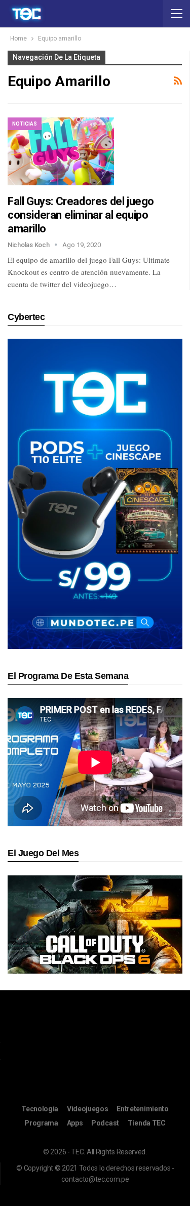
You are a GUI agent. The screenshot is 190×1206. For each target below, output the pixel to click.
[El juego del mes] (95, 924)
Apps (75, 1123)
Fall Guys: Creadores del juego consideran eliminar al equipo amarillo (81, 215)
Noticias (24, 124)
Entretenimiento (143, 1109)
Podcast (105, 1123)
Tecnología (39, 1109)
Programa (41, 1123)
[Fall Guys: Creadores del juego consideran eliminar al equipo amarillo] (61, 151)
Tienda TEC (147, 1123)
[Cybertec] (95, 493)
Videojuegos (87, 1109)
